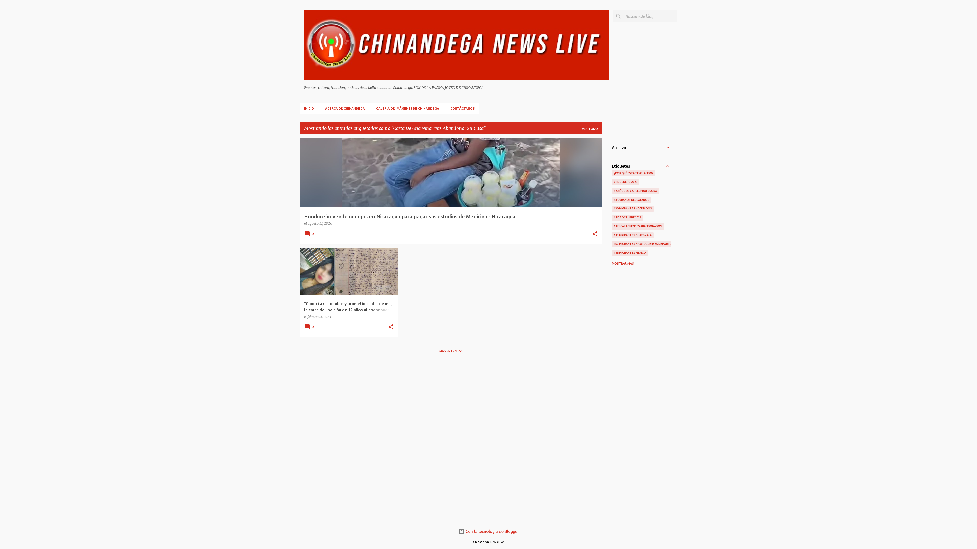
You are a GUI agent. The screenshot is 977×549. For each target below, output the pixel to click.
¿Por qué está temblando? (633, 173)
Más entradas (451, 351)
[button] (595, 234)
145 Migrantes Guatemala (633, 235)
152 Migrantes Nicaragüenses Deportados (646, 243)
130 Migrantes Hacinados (633, 208)
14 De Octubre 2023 (627, 217)
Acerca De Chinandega (345, 108)
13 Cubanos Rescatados (631, 199)
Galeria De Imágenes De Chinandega (407, 108)
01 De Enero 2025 (625, 182)
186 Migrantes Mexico (630, 252)
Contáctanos (462, 108)
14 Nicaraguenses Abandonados (638, 226)
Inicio (309, 108)
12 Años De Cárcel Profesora (635, 190)
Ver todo (590, 128)
